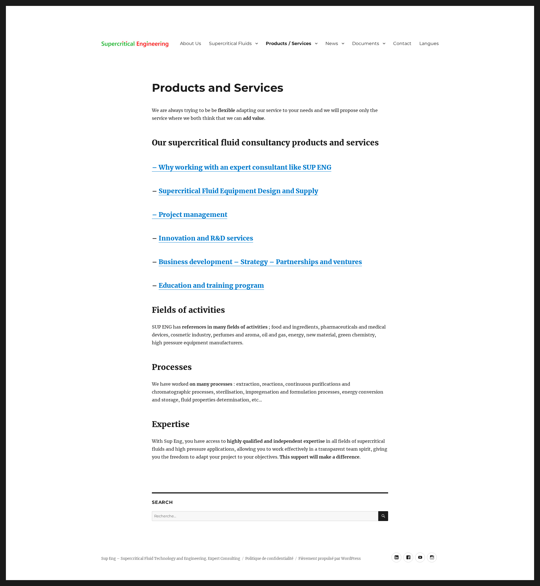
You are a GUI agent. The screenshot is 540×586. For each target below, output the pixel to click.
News (331, 43)
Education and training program (211, 285)
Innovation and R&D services (206, 238)
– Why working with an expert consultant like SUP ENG (241, 167)
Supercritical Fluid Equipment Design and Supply (238, 191)
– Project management (189, 214)
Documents (365, 43)
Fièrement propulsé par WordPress (329, 558)
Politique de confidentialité (269, 558)
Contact (402, 43)
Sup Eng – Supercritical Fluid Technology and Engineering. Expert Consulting (170, 558)
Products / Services (288, 43)
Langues (429, 43)
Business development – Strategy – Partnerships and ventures (260, 262)
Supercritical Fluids (230, 43)
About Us (190, 43)
